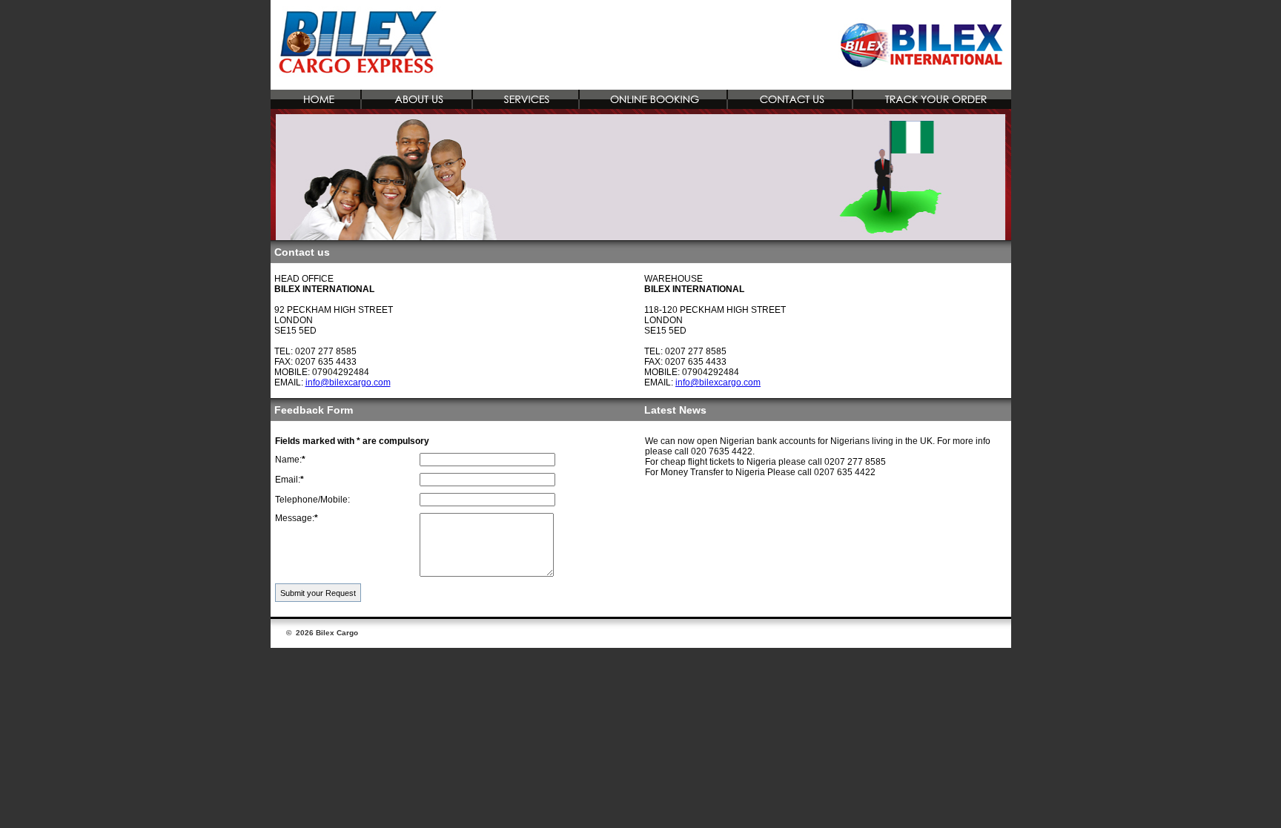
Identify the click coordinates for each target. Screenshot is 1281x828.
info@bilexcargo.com (348, 382)
